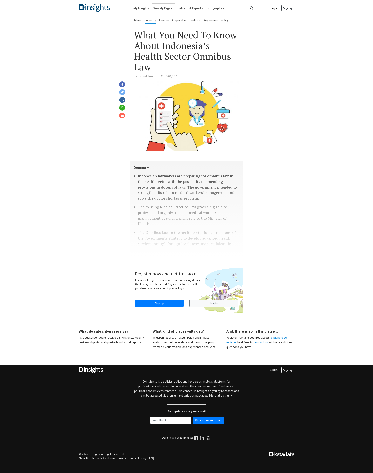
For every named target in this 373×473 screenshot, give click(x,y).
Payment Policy (137, 458)
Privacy (122, 458)
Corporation (179, 20)
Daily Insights (139, 8)
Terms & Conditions (103, 458)
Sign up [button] (159, 303)
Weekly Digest (163, 8)
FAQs (152, 458)
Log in (274, 8)
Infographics (215, 8)
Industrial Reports (190, 8)
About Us (84, 458)
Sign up (288, 8)
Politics (195, 20)
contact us (261, 342)
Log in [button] (214, 303)
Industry (150, 20)
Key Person (210, 20)
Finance (164, 20)
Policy (224, 20)
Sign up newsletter (208, 420)
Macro (138, 20)
